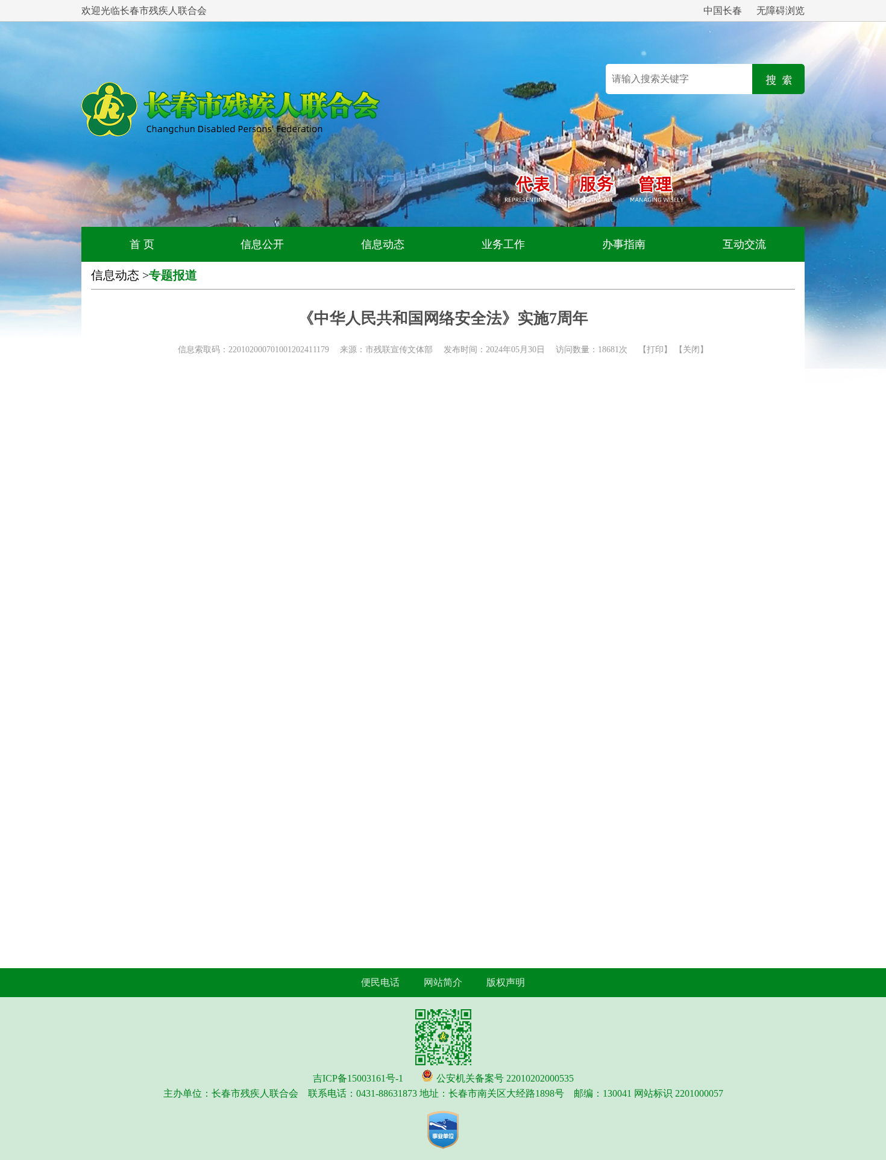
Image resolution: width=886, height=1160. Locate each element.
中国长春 (722, 10)
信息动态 (382, 244)
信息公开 (262, 244)
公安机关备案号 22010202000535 (505, 1078)
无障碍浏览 (780, 10)
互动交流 (744, 244)
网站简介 (443, 982)
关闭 (691, 349)
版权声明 (505, 982)
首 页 (142, 244)
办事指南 (624, 244)
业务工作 (503, 244)
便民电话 (380, 982)
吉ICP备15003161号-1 (358, 1078)
